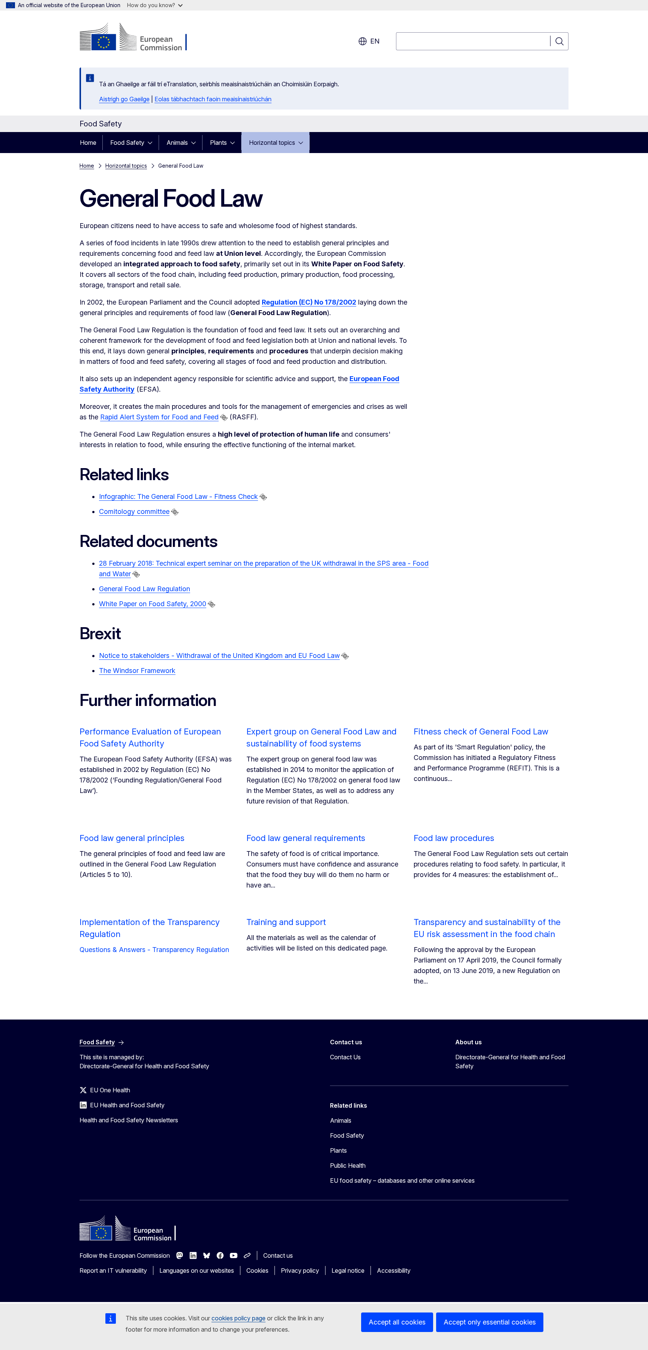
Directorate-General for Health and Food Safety (510, 1061)
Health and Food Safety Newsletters (129, 1120)
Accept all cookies (397, 1322)
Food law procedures (454, 838)
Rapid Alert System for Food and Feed (159, 417)
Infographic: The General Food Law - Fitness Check (178, 496)
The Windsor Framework (137, 670)
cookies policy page (239, 1318)
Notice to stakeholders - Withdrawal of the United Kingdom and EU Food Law (219, 655)
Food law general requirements (305, 838)
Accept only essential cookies (490, 1322)
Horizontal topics (272, 142)
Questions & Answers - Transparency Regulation (154, 950)
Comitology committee (134, 511)
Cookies (257, 1270)
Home (88, 142)
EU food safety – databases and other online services (402, 1180)
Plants (218, 142)
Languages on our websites (196, 1270)
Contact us (278, 1255)
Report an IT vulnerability (113, 1270)
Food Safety (127, 142)
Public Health (348, 1165)
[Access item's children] (152, 142)
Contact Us (345, 1057)
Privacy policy (300, 1270)
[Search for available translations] (224, 417)
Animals (177, 142)
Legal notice (348, 1270)
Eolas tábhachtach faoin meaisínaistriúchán (213, 99)
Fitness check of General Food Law (481, 731)
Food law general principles (132, 838)
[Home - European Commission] (140, 38)
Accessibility (394, 1270)
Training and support (286, 922)
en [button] (375, 41)
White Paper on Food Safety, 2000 (152, 604)
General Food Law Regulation (144, 589)
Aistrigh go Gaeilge (124, 99)
